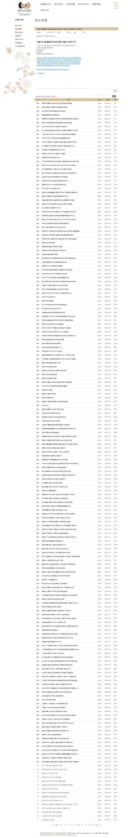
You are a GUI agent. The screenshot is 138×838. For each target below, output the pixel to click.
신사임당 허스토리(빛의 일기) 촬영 (52, 816)
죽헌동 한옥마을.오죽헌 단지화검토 (52, 812)
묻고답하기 (19, 32)
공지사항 (18, 25)
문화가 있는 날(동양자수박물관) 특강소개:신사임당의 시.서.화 (59, 804)
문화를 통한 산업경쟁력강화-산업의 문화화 (54, 796)
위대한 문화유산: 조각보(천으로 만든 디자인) (54, 769)
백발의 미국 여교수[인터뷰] (49, 773)
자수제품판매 (20, 46)
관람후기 (18, 36)
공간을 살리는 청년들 (48, 820)
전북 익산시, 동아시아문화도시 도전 (52, 800)
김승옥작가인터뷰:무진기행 (50, 789)
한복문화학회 (40, 50)
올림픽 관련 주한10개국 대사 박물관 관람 (53, 781)
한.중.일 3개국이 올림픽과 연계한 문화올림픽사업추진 (57, 785)
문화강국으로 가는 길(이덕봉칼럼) (51, 777)
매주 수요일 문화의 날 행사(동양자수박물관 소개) (56, 808)
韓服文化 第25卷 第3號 (43, 54)
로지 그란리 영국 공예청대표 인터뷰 (52, 765)
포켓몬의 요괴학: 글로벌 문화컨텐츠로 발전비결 (55, 792)
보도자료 (18, 29)
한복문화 (39, 52)
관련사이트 (19, 39)
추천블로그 (19, 43)
